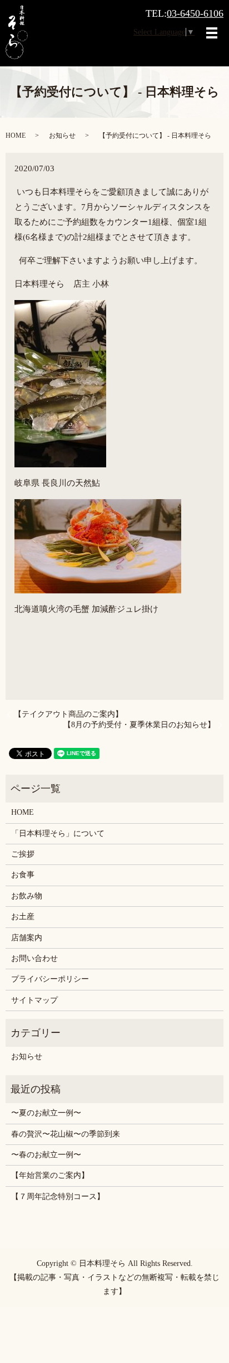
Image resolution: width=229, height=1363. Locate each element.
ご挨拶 (22, 854)
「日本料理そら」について (57, 833)
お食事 (22, 875)
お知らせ (62, 135)
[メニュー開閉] (211, 32)
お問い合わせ (34, 958)
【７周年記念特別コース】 (57, 1196)
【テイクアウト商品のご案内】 (68, 714)
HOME (16, 135)
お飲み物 (26, 896)
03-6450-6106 (195, 13)
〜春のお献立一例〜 (46, 1155)
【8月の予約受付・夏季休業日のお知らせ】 (139, 725)
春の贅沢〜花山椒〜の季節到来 (65, 1134)
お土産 (22, 916)
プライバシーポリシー (50, 979)
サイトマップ (34, 1000)
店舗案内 (26, 938)
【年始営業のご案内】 (50, 1175)
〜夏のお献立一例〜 (46, 1113)
